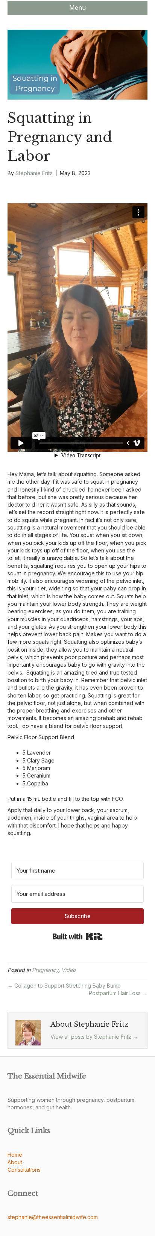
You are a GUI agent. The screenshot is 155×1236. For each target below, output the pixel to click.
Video (68, 970)
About (15, 1162)
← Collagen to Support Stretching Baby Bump (64, 985)
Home (15, 1154)
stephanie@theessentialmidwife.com (53, 1217)
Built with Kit (78, 936)
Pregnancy (45, 970)
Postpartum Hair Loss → (118, 993)
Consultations (24, 1169)
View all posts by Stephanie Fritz (94, 1036)
